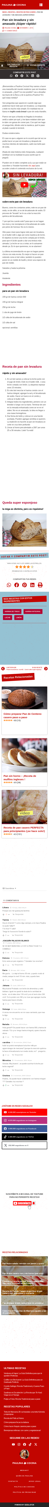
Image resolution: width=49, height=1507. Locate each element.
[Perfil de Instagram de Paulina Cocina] (19, 1444)
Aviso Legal (35, 1481)
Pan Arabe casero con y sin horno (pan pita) (22, 1273)
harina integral (33, 611)
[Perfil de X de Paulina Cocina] (35, 1444)
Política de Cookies (24, 1487)
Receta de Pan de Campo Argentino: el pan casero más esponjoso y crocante (22, 1292)
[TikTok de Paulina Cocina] (30, 1444)
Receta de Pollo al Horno (14, 1418)
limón (19, 617)
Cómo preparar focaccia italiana (16, 1422)
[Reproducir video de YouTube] (24, 184)
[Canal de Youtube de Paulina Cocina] (13, 1444)
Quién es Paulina (24, 1476)
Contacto (13, 1481)
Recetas (11, 12)
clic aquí (31, 166)
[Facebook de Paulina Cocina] (24, 1444)
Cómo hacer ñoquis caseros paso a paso (20, 1426)
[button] (11, 76)
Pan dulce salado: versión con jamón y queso (23, 1263)
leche (7, 617)
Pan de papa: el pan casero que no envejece (22, 1303)
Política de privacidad (24, 1492)
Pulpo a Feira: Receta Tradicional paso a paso (22, 1399)
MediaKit (24, 1470)
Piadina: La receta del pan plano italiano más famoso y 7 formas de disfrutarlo (23, 1282)
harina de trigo (12, 611)
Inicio (4, 12)
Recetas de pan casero (26, 12)
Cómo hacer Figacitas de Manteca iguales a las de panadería (24, 1312)
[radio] (17, 567)
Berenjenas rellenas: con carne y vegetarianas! (22, 1430)
